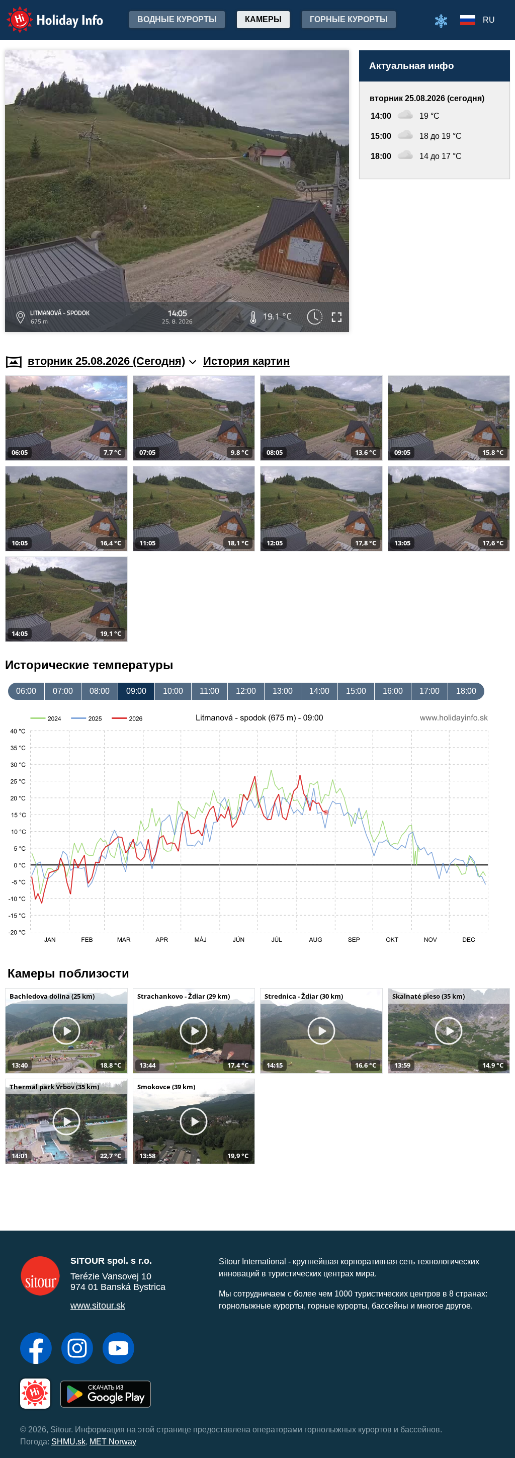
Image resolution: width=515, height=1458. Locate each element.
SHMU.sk (68, 1441)
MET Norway (113, 1441)
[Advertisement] (434, 257)
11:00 (209, 691)
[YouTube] (118, 1349)
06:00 (26, 691)
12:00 (246, 691)
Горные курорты (349, 19)
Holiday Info (45, 13)
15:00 (356, 691)
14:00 (319, 691)
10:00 (173, 691)
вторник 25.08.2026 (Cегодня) (106, 361)
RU (489, 20)
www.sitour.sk (97, 1306)
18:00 (466, 691)
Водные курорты (177, 19)
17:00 (429, 691)
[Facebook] (36, 1349)
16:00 (393, 691)
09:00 (136, 691)
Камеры (263, 19)
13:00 (283, 691)
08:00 (100, 691)
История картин (246, 361)
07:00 (63, 691)
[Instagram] (77, 1349)
